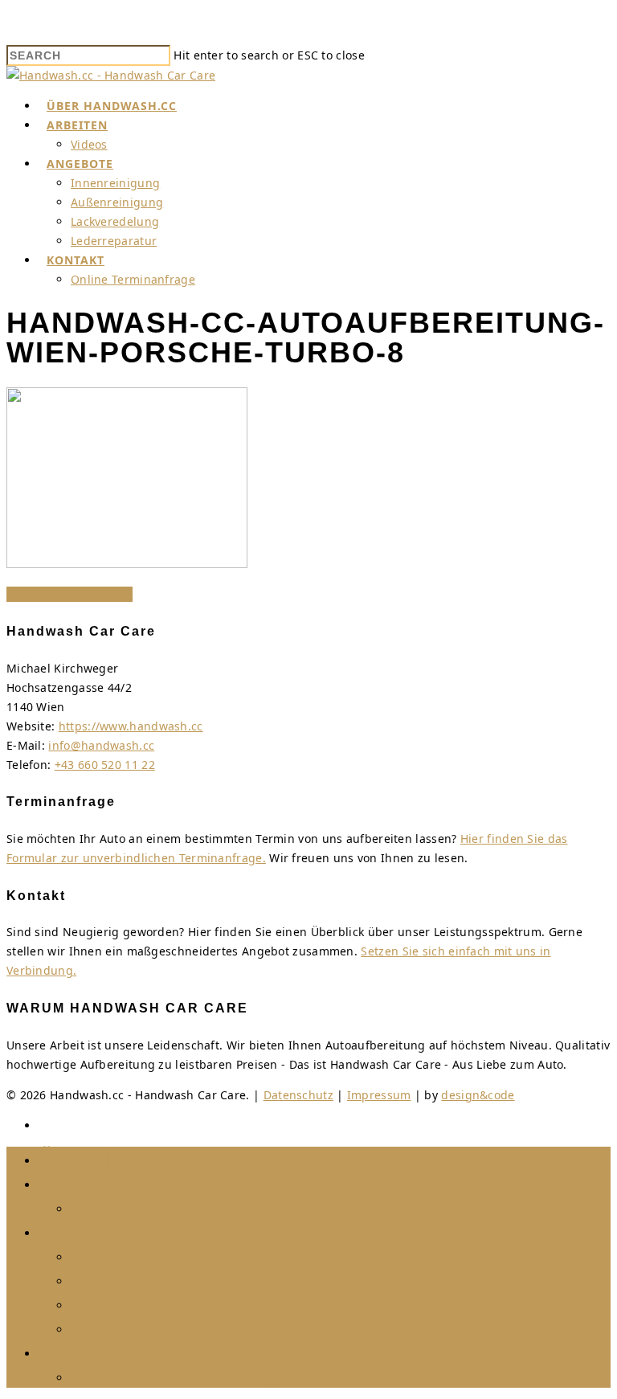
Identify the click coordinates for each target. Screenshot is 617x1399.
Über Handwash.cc (112, 105)
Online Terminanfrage (133, 279)
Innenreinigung (115, 182)
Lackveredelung (115, 221)
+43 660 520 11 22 (105, 764)
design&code (477, 1094)
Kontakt (75, 260)
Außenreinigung (117, 202)
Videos (89, 144)
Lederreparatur (114, 240)
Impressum (379, 1094)
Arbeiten (77, 125)
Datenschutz (298, 1094)
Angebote (80, 163)
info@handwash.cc (101, 745)
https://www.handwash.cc (131, 726)
